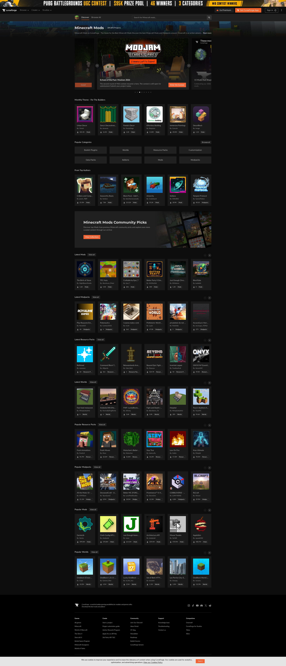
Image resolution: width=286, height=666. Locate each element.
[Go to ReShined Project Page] (85, 359)
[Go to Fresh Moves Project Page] (108, 444)
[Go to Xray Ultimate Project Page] (201, 444)
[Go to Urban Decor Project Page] (85, 119)
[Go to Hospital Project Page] (178, 402)
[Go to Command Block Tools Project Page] (108, 359)
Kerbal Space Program (82, 641)
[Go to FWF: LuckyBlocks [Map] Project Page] (131, 402)
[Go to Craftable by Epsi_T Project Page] (131, 274)
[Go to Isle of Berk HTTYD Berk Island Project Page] (154, 572)
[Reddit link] (210, 605)
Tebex (188, 630)
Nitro (188, 634)
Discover (85, 17)
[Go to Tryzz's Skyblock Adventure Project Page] (201, 402)
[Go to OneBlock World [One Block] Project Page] (201, 572)
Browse (23, 10)
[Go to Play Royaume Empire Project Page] (85, 317)
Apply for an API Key (110, 634)
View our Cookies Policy (152, 662)
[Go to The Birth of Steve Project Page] (85, 274)
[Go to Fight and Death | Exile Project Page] (154, 402)
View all (92, 255)
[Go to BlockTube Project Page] (201, 274)
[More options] (281, 10)
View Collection (176, 85)
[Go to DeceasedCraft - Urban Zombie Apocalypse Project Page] (108, 487)
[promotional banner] (143, 3)
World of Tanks (80, 648)
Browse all (206, 142)
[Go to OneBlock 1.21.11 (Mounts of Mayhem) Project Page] (108, 572)
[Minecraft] (77, 17)
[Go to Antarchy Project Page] (154, 190)
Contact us (162, 630)
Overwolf (189, 623)
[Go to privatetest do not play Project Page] (178, 317)
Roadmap (133, 637)
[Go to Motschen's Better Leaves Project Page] (131, 444)
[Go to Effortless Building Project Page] (154, 119)
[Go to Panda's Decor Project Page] (131, 119)
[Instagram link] (188, 605)
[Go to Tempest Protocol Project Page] (201, 190)
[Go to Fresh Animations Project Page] (85, 444)
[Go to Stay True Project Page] (154, 444)
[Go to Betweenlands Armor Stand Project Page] (131, 359)
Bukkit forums (135, 641)
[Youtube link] (197, 605)
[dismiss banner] (282, 3)
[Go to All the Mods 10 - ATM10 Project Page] (85, 487)
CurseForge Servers (137, 645)
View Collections (92, 237)
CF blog (133, 630)
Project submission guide (111, 626)
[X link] (205, 605)
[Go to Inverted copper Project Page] (178, 359)
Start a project (107, 623)
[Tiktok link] (193, 605)
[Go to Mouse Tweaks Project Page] (178, 529)
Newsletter (134, 634)
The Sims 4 (78, 634)
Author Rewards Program (111, 630)
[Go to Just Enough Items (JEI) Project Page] (131, 529)
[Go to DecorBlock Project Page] (201, 119)
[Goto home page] (9, 10)
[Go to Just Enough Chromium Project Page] (178, 274)
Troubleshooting (163, 626)
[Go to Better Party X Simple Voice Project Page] (154, 274)
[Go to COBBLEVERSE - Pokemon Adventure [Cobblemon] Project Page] (178, 487)
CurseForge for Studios (194, 626)
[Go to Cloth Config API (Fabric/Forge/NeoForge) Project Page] (108, 529)
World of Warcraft (81, 630)
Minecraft (78, 626)
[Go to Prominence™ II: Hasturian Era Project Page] (154, 487)
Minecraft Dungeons (82, 645)
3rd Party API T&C (109, 637)
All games (78, 623)
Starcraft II (78, 637)
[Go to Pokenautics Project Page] (108, 317)
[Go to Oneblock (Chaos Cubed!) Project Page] (85, 572)
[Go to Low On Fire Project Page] (178, 444)
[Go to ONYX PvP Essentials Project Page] (201, 359)
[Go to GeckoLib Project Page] (85, 529)
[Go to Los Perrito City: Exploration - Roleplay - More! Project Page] (178, 572)
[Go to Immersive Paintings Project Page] (178, 119)
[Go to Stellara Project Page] (178, 190)
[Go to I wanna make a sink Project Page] (131, 317)
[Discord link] (201, 605)
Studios (45, 10)
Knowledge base (163, 623)
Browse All (96, 17)
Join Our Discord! (136, 623)
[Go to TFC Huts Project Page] (108, 274)
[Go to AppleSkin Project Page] (201, 529)
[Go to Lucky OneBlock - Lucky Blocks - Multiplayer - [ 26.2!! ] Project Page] (131, 572)
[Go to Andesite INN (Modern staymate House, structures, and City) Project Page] (108, 402)
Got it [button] (200, 661)
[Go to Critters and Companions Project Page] (85, 190)
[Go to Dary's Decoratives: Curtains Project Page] (108, 119)
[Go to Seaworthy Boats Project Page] (108, 190)
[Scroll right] (209, 255)
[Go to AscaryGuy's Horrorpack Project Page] (201, 317)
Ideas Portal (134, 626)
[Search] (209, 17)
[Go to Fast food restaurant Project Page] (85, 402)
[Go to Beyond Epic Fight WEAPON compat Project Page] (154, 359)
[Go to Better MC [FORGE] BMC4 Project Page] (131, 487)
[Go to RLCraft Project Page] (201, 487)
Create (35, 10)
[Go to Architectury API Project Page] (154, 529)
